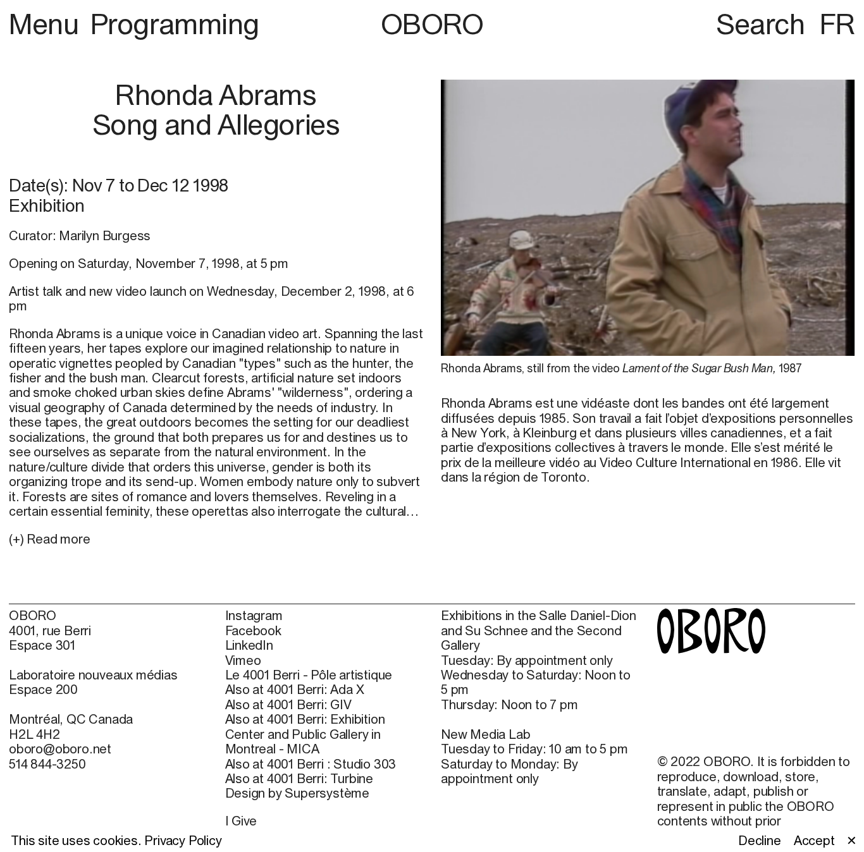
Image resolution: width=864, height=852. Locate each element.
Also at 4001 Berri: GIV (288, 704)
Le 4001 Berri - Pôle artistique (309, 674)
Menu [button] (47, 23)
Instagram (254, 615)
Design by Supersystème (297, 793)
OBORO (432, 24)
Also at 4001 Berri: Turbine (299, 778)
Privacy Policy (182, 840)
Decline (759, 840)
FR (837, 23)
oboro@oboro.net (60, 748)
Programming (174, 23)
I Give (241, 820)
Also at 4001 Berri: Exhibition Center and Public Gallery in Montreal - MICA (305, 734)
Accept (814, 840)
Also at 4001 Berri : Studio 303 (311, 764)
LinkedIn (249, 645)
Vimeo (243, 660)
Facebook (253, 630)
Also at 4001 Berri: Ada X (294, 689)
